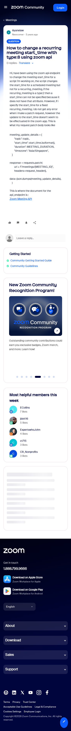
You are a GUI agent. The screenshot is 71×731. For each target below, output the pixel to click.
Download (13, 640)
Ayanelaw (18, 30)
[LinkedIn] (14, 692)
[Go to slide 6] (42, 377)
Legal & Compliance (45, 706)
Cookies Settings (12, 711)
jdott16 (24, 418)
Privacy (16, 702)
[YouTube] (30, 692)
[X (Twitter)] (22, 692)
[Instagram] (38, 692)
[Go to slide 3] (26, 377)
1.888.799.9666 (15, 568)
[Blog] (5, 692)
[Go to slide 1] (17, 377)
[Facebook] (46, 692)
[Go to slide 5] (35, 377)
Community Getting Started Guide (31, 260)
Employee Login (32, 711)
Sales (9, 654)
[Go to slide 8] (53, 377)
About (10, 625)
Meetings (11, 20)
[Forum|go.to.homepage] (27, 7)
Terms (6, 702)
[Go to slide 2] (22, 377)
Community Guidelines (24, 266)
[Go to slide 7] (49, 377)
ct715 (23, 440)
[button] (5, 7)
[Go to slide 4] (31, 377)
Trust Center (29, 702)
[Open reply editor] (35, 238)
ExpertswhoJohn (30, 429)
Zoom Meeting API (21, 199)
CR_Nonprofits (29, 452)
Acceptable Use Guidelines (17, 706)
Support (11, 669)
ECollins (25, 407)
